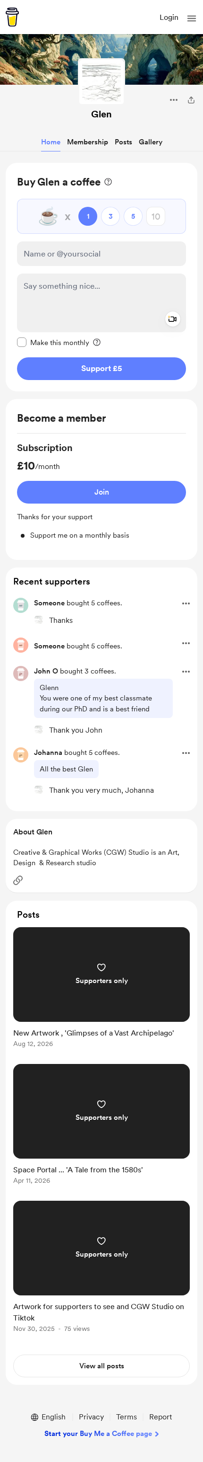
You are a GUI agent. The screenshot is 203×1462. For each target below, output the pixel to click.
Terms (126, 1416)
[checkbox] (53, 342)
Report (160, 1416)
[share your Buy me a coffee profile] (191, 99)
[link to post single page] (101, 989)
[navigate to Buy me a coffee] (12, 17)
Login (169, 17)
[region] (101, 277)
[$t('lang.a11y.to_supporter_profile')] (38, 619)
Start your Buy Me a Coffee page (98, 1433)
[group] (101, 491)
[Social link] (18, 880)
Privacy (91, 1416)
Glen (101, 114)
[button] (191, 18)
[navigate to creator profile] (101, 82)
